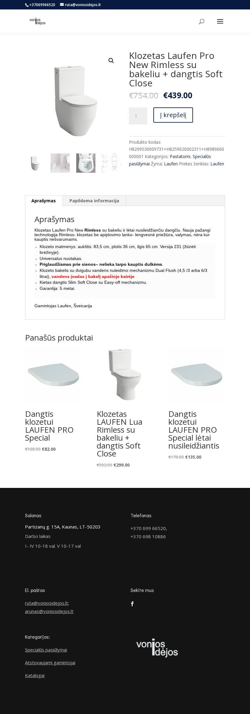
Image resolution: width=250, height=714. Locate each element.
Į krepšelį (173, 115)
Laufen (171, 164)
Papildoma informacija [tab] (94, 201)
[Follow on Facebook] (132, 604)
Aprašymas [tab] (43, 201)
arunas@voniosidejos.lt (49, 611)
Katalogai (35, 675)
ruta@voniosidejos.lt (46, 603)
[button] (111, 60)
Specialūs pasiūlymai (46, 650)
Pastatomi (180, 156)
